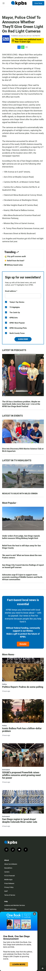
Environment (6, 770)
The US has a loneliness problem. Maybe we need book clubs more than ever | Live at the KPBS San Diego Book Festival (21, 403)
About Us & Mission (10, 864)
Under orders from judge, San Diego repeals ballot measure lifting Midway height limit (21, 537)
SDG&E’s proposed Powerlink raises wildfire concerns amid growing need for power (21, 775)
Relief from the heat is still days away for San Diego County (21, 546)
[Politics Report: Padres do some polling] (23, 669)
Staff (6, 891)
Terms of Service (9, 895)
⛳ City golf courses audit (15, 256)
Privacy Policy (8, 887)
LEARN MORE (18, 964)
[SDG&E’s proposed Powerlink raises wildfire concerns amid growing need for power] (23, 755)
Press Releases (9, 883)
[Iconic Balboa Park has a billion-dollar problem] (23, 711)
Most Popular (9, 503)
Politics (4, 684)
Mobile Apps (8, 879)
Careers (6, 872)
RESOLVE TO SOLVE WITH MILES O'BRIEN (20, 493)
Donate (23, 644)
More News (8, 654)
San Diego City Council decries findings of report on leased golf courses (23, 566)
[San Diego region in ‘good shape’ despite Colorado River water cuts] (23, 802)
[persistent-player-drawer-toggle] (43, 968)
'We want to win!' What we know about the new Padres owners (22, 556)
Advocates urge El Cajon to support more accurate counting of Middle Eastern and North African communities (22, 577)
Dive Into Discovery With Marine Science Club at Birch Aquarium (23, 450)
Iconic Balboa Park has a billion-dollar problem (22, 729)
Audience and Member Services (14, 905)
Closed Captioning (10, 909)
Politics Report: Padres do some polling (22, 687)
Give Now (38, 3)
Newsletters (8, 868)
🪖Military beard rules (13, 265)
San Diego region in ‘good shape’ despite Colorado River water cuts (19, 820)
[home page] (19, 3)
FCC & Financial (9, 876)
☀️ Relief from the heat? (14, 261)
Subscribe (23, 339)
